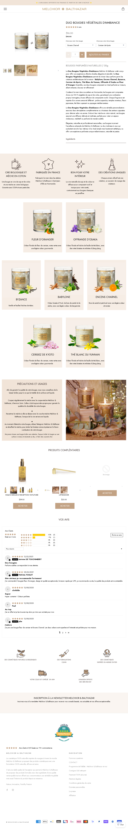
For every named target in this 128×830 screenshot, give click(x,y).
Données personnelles (77, 787)
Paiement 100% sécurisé (78, 775)
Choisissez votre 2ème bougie (105, 41)
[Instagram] (13, 789)
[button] (71, 27)
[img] (17, 556)
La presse (72, 791)
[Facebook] (7, 789)
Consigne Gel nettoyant (77, 770)
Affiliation (72, 795)
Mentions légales (75, 779)
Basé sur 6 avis (10, 537)
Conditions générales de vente (80, 783)
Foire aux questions (76, 758)
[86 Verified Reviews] (64, 742)
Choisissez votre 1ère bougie (74, 41)
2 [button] (62, 632)
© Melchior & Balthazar (17, 822)
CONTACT (73, 762)
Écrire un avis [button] (117, 535)
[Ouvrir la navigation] (5, 9)
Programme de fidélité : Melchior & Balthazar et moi (88, 766)
